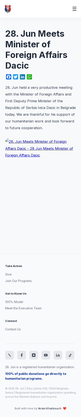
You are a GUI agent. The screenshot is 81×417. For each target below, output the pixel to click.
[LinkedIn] (58, 355)
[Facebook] (21, 355)
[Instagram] (33, 355)
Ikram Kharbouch (50, 408)
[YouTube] (45, 355)
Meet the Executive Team (23, 308)
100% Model (14, 302)
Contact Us (13, 329)
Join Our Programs (18, 281)
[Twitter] (9, 355)
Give (8, 274)
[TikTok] (70, 355)
